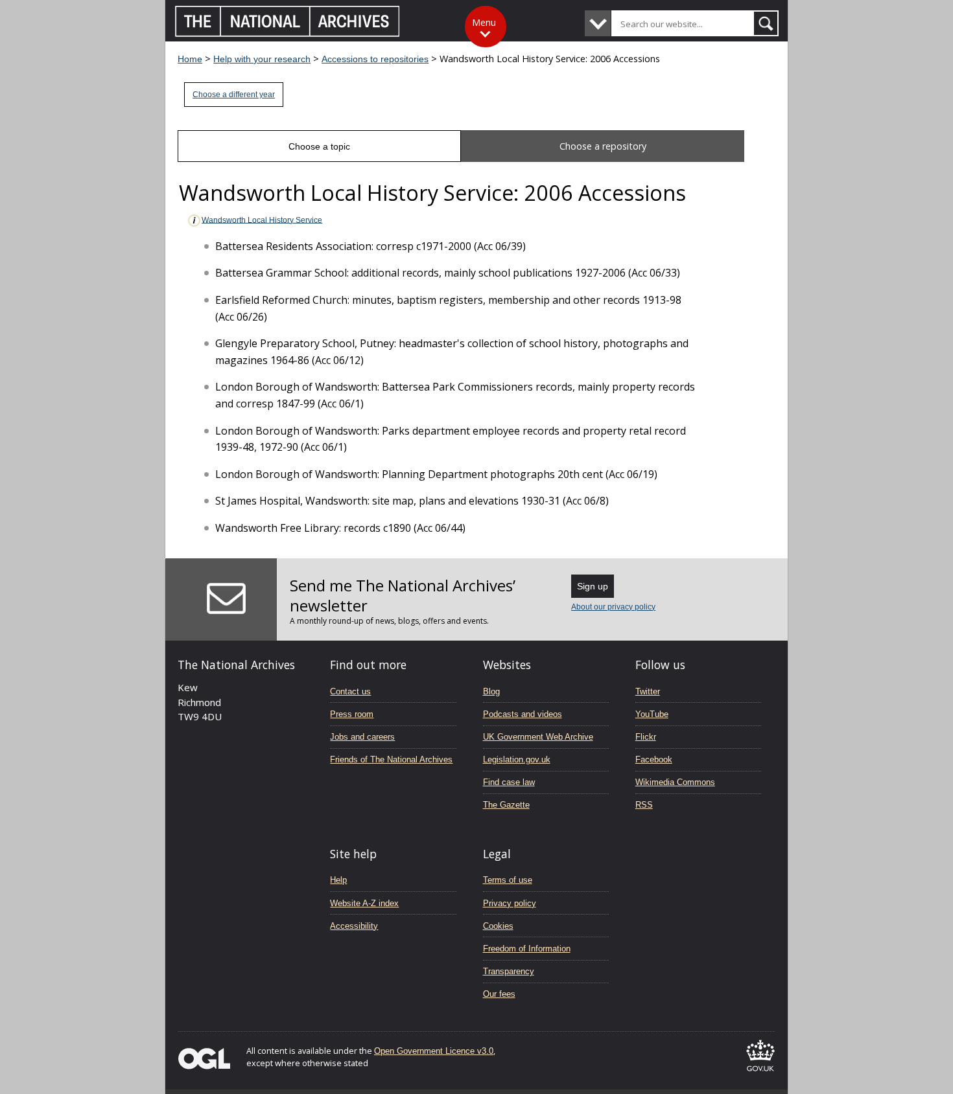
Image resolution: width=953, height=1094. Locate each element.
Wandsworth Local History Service (262, 219)
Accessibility (354, 926)
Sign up (592, 586)
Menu (484, 22)
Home (190, 59)
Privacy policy (509, 903)
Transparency (508, 971)
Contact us (350, 691)
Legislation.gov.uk (516, 759)
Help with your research (262, 59)
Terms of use (507, 880)
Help (338, 880)
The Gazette (506, 805)
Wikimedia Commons (675, 782)
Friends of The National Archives (391, 759)
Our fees (499, 994)
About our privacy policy (613, 606)
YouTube (651, 714)
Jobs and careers (362, 737)
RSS (644, 805)
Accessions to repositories (375, 59)
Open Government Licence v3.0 (433, 1051)
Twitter (647, 691)
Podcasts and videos (522, 714)
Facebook (653, 759)
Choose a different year (234, 94)
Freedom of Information (527, 948)
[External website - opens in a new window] (760, 1073)
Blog (491, 691)
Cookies (498, 926)
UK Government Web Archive (538, 737)
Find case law (509, 782)
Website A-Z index (364, 903)
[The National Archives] (287, 33)
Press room (351, 714)
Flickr (645, 737)
